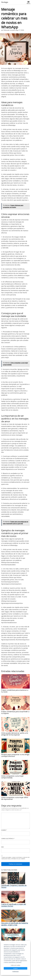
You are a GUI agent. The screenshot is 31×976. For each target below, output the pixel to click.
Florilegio (4, 2)
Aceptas (15, 968)
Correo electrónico (8, 838)
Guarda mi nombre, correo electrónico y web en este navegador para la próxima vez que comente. (16, 858)
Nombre (4, 830)
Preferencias (15, 971)
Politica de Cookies (15, 965)
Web (2, 847)
